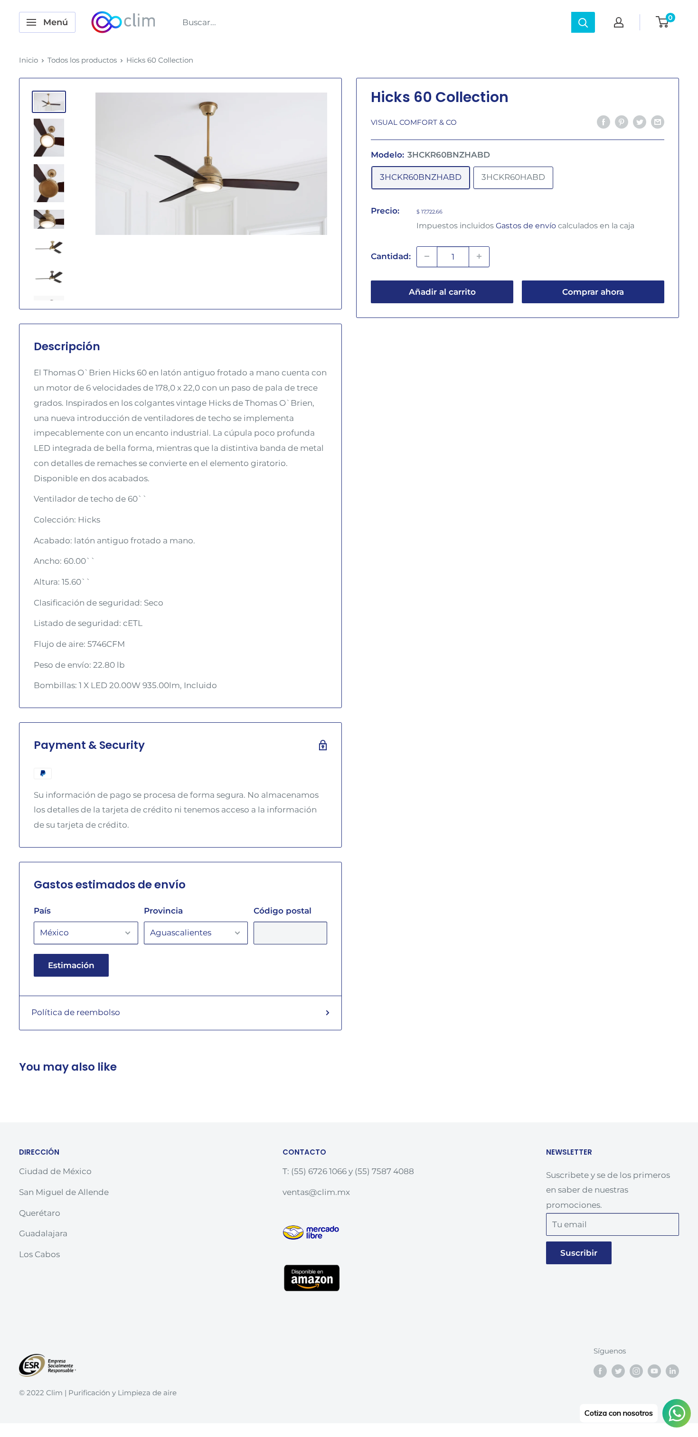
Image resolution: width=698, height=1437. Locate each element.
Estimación (71, 965)
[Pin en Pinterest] (621, 121)
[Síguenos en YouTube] (654, 1371)
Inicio (28, 60)
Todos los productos (82, 60)
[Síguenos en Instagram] (636, 1371)
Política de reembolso (75, 1012)
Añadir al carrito (442, 291)
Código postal (282, 910)
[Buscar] (583, 22)
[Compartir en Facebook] (603, 121)
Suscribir (578, 1253)
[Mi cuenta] (618, 22)
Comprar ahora (593, 291)
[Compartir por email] (657, 121)
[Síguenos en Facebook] (600, 1371)
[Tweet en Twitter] (639, 121)
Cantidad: (391, 256)
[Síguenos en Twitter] (618, 1371)
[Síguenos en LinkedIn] (672, 1371)
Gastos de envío (526, 225)
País (42, 910)
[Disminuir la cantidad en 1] (427, 256)
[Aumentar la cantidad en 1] (479, 256)
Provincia (163, 910)
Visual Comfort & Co (414, 122)
